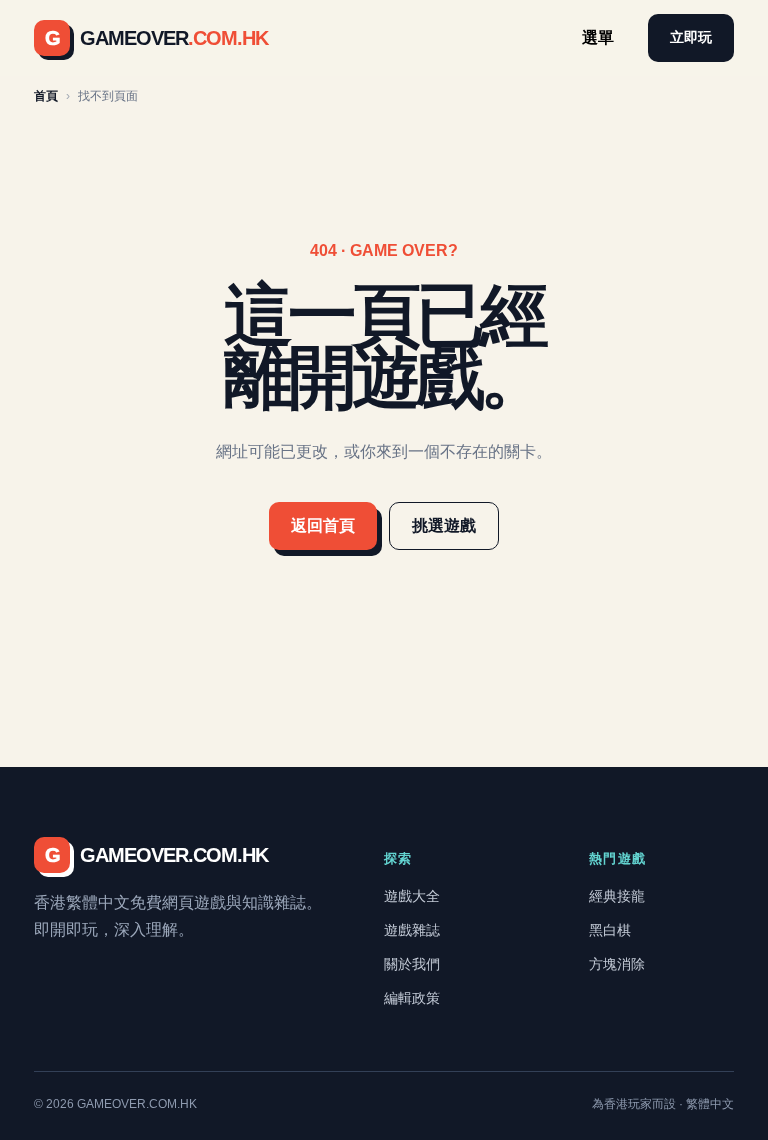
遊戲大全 (412, 896)
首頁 (46, 96)
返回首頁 (323, 525)
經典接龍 (617, 896)
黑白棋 (610, 930)
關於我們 (412, 964)
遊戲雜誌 (412, 930)
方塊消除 (617, 964)
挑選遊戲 (444, 525)
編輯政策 (412, 998)
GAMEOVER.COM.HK (156, 855)
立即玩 (691, 37)
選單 (598, 37)
